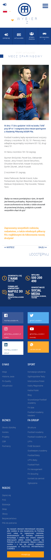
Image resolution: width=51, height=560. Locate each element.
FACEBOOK (42, 296)
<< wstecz (9, 247)
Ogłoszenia (32, 483)
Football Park (33, 464)
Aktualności (7, 385)
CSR (4, 441)
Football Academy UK (37, 436)
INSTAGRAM (35, 296)
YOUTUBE (34, 298)
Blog (30, 395)
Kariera (5, 432)
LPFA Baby (32, 460)
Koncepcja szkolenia (36, 371)
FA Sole (31, 407)
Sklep (4, 509)
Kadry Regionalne (35, 385)
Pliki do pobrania (9, 523)
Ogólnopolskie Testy (36, 376)
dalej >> (43, 247)
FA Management (35, 469)
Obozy (5, 513)
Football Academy (35, 432)
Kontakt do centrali (36, 478)
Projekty (5, 436)
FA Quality (6, 381)
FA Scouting (33, 473)
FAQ (4, 499)
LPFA (30, 441)
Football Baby (34, 455)
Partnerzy (6, 446)
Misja (4, 371)
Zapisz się (6, 495)
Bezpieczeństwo (9, 518)
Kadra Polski (33, 390)
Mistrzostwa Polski (36, 381)
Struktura (32, 427)
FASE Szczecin (34, 446)
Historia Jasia (8, 376)
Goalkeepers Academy (37, 450)
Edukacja (6, 504)
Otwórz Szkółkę (9, 427)
